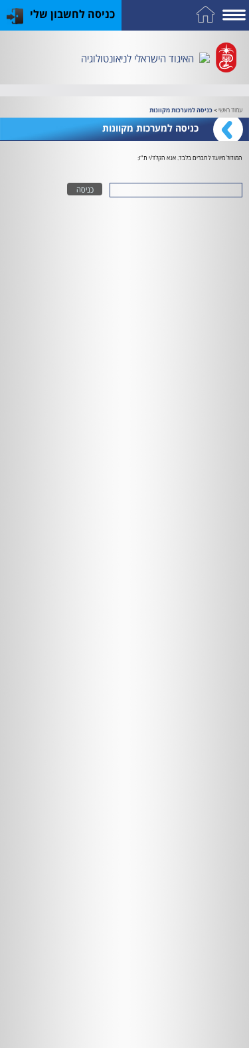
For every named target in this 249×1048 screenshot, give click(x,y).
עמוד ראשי (230, 109)
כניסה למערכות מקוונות (180, 110)
